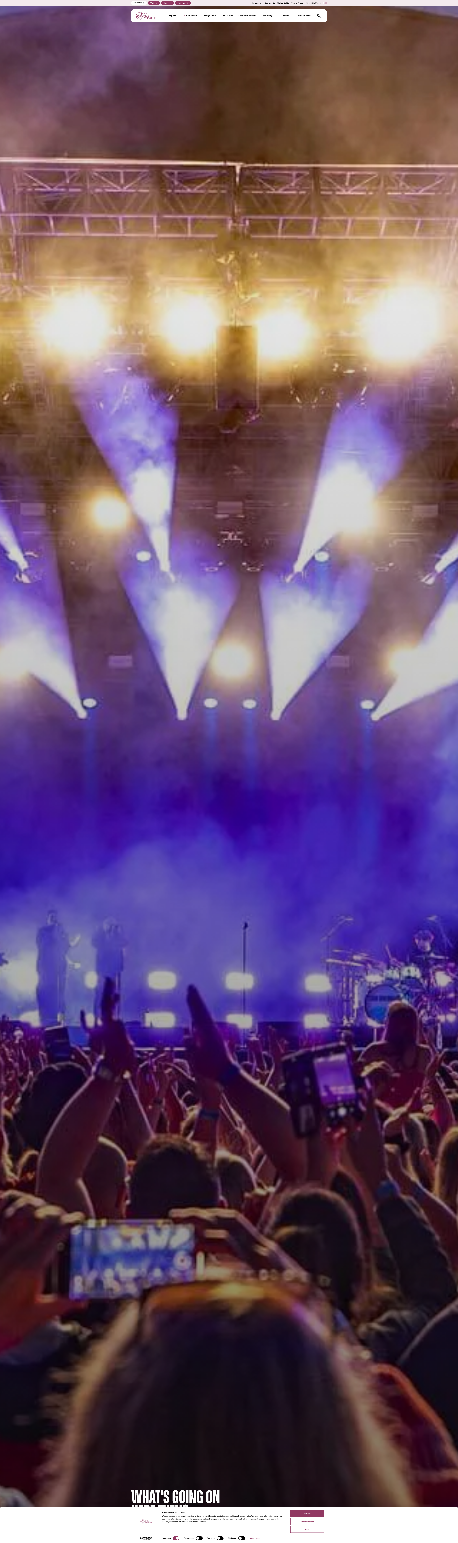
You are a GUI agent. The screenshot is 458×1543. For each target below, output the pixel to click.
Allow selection (307, 1521)
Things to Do (210, 16)
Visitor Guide (283, 3)
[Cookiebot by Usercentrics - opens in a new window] (146, 1538)
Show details (255, 1538)
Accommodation (248, 16)
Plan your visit (304, 16)
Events (286, 16)
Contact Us (270, 3)
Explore (172, 16)
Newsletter (257, 3)
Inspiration (191, 16)
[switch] (199, 1538)
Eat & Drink (228, 16)
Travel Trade (297, 3)
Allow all (307, 1514)
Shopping (267, 16)
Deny (307, 1529)
